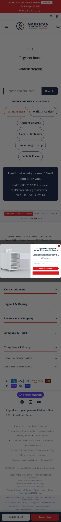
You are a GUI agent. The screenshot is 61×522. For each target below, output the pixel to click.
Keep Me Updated (45, 268)
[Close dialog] (59, 246)
